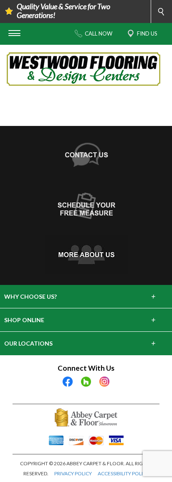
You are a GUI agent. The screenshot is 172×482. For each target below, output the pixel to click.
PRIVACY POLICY (73, 473)
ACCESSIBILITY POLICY (123, 473)
